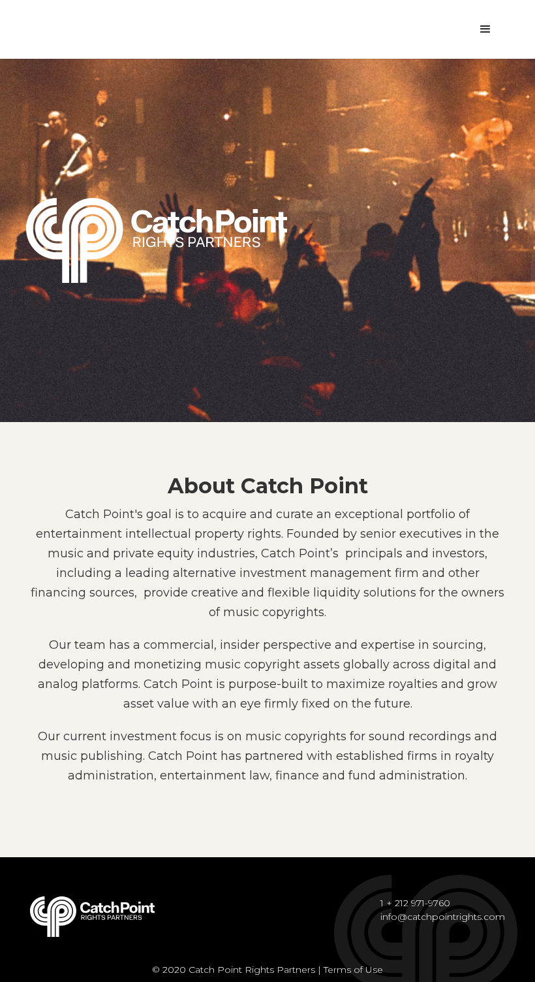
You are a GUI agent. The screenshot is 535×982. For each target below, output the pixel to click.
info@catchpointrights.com (442, 917)
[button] (485, 29)
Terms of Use (353, 969)
